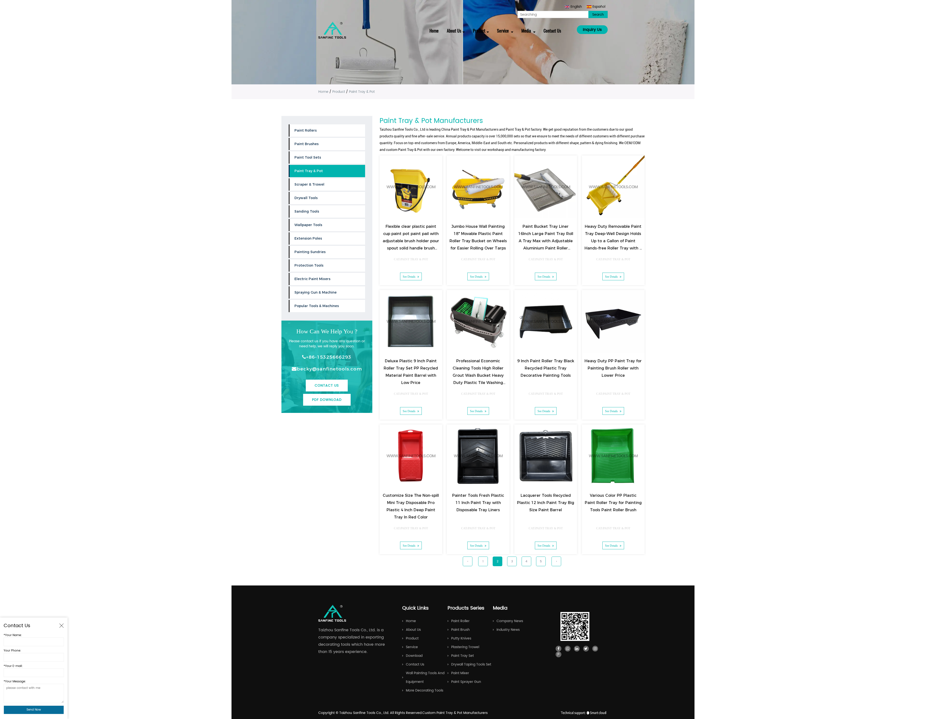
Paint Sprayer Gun (466, 682)
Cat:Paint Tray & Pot (411, 259)
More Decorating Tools (424, 690)
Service (503, 30)
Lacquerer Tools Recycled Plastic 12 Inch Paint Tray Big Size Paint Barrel (545, 502)
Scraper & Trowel (309, 184)
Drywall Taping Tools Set (471, 664)
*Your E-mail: (13, 666)
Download (414, 656)
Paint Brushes (306, 144)
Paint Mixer (460, 673)
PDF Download (327, 400)
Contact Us (552, 30)
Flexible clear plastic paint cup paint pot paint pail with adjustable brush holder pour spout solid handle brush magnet (410, 241)
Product (479, 30)
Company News (510, 621)
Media (526, 30)
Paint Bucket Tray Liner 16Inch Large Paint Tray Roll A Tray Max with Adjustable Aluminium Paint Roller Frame (545, 241)
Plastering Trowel (465, 647)
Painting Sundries (310, 252)
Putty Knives (461, 638)
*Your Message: (15, 681)
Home (434, 30)
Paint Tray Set (462, 656)
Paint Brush (460, 629)
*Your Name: (13, 635)
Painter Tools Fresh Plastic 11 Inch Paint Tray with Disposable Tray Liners (478, 502)
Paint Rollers (305, 130)
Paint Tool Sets (307, 157)
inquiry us (592, 30)
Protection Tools (308, 265)
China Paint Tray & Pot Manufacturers (469, 129)
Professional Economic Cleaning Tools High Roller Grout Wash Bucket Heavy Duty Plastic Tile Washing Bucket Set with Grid (478, 375)
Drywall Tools (306, 198)
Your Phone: (12, 650)
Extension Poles (308, 238)
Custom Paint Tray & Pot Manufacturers (455, 713)
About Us (454, 30)
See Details (409, 276)
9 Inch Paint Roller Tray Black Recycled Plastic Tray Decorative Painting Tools (545, 368)
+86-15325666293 (328, 357)
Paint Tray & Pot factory (523, 129)
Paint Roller (460, 621)
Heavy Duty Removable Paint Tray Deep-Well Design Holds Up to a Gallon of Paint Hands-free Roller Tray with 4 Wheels (613, 241)
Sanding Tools (306, 211)
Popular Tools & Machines (316, 306)
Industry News (508, 629)
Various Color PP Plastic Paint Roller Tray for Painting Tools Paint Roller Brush (613, 502)
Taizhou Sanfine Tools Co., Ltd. (364, 713)
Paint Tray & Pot (308, 171)
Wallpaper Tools (308, 225)
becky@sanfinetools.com (329, 369)
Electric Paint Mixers (312, 279)
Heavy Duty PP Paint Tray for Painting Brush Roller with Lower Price (613, 368)
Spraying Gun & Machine (315, 292)
